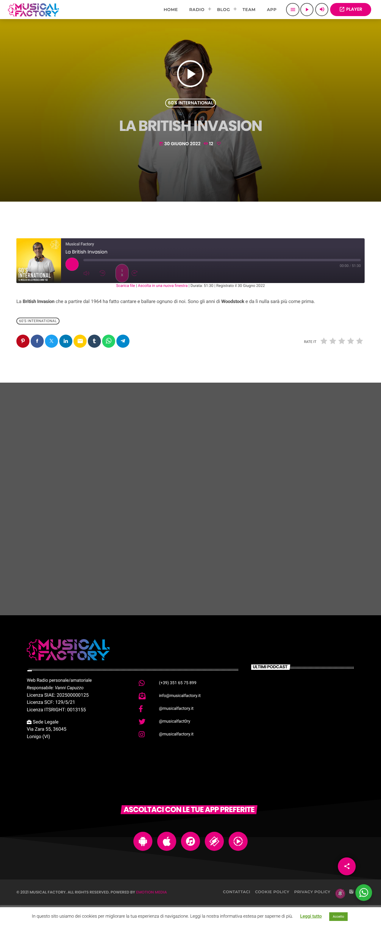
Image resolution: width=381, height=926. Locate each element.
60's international (190, 103)
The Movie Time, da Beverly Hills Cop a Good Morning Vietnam (312, 751)
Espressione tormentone (179, 560)
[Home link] (33, 9)
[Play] (72, 264)
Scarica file (125, 286)
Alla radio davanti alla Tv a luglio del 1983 (311, 721)
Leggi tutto (311, 916)
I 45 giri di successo (290, 560)
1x (122, 273)
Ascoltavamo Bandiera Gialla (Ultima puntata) (67, 557)
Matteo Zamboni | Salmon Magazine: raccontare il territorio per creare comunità (310, 693)
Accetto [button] (338, 917)
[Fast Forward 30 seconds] (138, 273)
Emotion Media (151, 892)
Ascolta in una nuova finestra (163, 286)
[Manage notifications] (340, 893)
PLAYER (350, 9)
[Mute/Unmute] (89, 273)
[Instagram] (351, 892)
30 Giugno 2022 (180, 144)
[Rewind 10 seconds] (106, 273)
